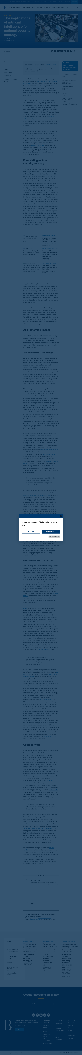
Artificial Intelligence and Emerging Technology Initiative (69, 103)
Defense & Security (67, 86)
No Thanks (31, 531)
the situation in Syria (45, 699)
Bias (24, 608)
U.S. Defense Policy (67, 89)
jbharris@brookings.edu (10, 74)
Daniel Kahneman (45, 649)
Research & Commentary (41, 1)
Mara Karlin (7, 39)
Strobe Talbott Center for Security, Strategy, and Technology (44, 883)
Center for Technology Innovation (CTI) (67, 99)
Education (40, 7)
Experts (12, 1)
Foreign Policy (65, 95)
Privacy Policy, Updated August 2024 (13, 1052)
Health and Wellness (58, 7)
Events (18, 1)
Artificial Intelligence (29, 7)
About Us (67, 1)
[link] (14, 951)
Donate (74, 1)
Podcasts (71, 1033)
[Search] (77, 7)
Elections (47, 7)
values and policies (34, 919)
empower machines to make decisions (36, 495)
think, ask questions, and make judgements (38, 828)
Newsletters (53, 1)
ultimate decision (48, 454)
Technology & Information (69, 80)
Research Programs (27, 1)
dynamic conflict (48, 736)
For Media (60, 1)
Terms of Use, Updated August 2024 (33, 1052)
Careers (57, 1026)
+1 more (71, 975)
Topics (67, 7)
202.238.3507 (7, 75)
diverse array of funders (44, 918)
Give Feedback (51, 531)
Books (70, 1030)
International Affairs (15, 7)
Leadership (58, 1023)
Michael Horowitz (37, 145)
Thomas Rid (53, 790)
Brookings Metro (47, 1043)
